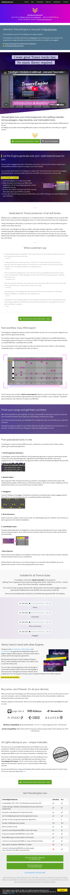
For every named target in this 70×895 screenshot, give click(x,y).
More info (11, 893)
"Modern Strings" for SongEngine (30, 17)
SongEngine (50, 29)
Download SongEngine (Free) (14, 46)
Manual (48, 2)
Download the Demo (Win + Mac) (26, 141)
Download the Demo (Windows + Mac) (35, 319)
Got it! (62, 890)
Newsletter (57, 2)
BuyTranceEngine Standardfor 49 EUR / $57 (35, 858)
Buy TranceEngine (51, 141)
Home (27, 2)
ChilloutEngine (25, 649)
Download (40, 2)
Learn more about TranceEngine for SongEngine (20, 44)
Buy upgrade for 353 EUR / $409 (35, 872)
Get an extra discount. (44, 19)
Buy (32, 2)
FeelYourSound (7, 2)
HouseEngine (16, 649)
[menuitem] (7, 2)
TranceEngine (5, 651)
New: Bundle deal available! (10, 677)
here (24, 771)
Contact (65, 2)
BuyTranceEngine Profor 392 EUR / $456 (35, 866)
